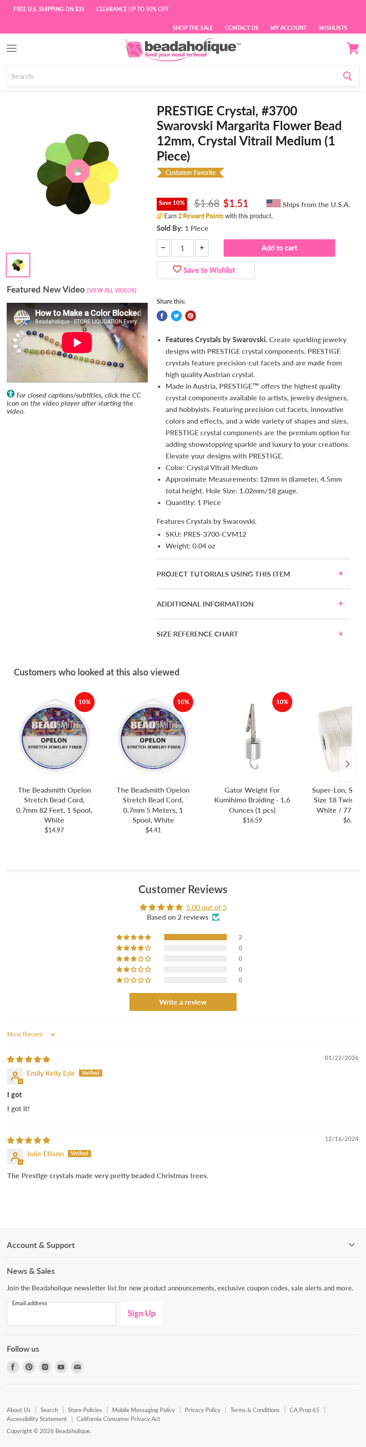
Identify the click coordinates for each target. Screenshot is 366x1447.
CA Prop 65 (305, 1409)
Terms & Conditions (255, 1409)
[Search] (347, 76)
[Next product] (348, 764)
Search (49, 1409)
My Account (288, 27)
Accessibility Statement (37, 1418)
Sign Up (141, 1313)
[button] (134, 937)
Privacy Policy (202, 1409)
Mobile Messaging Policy (143, 1409)
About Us (19, 1409)
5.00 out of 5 (206, 907)
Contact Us (241, 27)
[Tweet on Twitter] (176, 315)
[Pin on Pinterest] (190, 315)
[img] (28, 1059)
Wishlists (333, 27)
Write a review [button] (183, 1001)
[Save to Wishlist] (177, 270)
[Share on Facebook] (162, 315)
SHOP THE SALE (193, 27)
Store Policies (85, 1409)
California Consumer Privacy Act (118, 1418)
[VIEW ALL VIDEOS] (112, 290)
